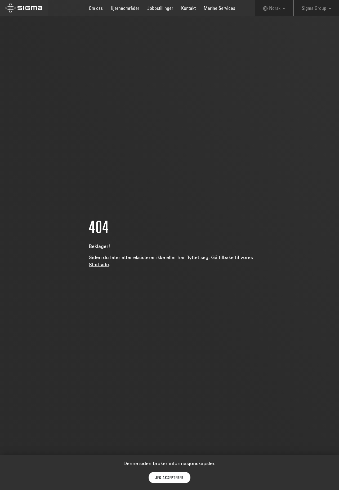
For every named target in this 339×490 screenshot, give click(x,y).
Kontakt (188, 8)
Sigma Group (317, 8)
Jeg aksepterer (169, 478)
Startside (99, 265)
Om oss (96, 8)
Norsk (275, 8)
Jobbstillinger (160, 8)
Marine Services (219, 8)
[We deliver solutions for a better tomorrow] (24, 8)
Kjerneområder (125, 8)
